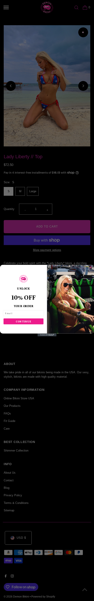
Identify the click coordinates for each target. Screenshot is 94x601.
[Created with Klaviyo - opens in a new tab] (47, 334)
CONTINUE (23, 321)
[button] (24, 279)
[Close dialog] (92, 267)
